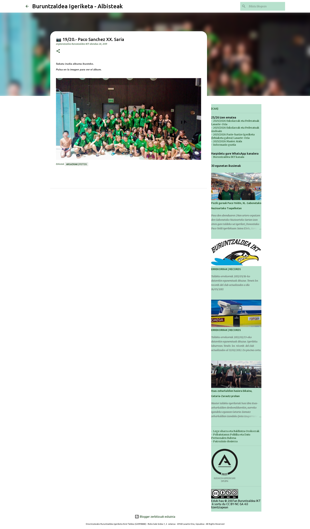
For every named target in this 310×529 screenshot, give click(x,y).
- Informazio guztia (223, 144)
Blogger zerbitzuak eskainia (157, 516)
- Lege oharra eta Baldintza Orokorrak (235, 431)
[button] (58, 51)
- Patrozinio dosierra (224, 441)
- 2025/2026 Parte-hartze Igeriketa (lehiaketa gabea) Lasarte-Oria (233, 136)
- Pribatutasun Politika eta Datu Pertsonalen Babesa (230, 436)
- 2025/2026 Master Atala (226, 141)
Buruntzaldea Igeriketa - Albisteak (77, 6)
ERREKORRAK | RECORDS (226, 269)
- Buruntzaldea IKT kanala (227, 157)
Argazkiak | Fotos (76, 164)
